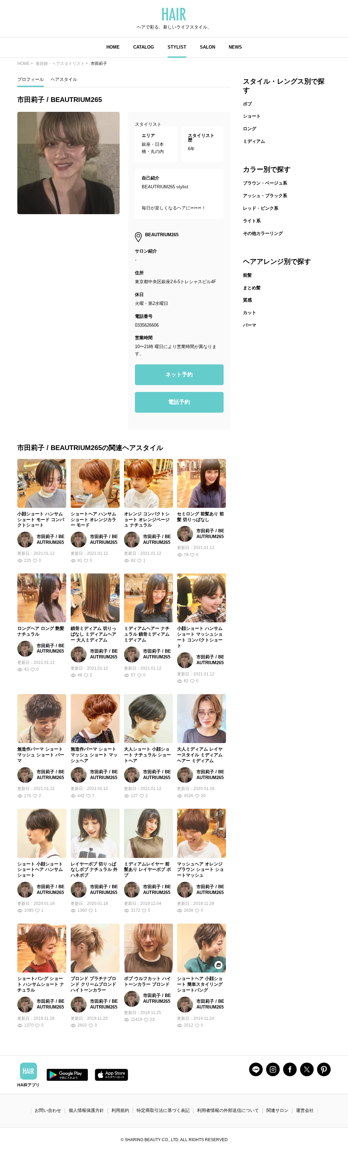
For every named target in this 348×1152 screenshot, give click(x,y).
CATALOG (143, 47)
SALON (207, 47)
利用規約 (120, 1110)
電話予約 (179, 402)
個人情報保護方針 (86, 1110)
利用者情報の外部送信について (228, 1110)
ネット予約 (179, 374)
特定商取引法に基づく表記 (163, 1110)
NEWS (235, 47)
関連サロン (277, 1110)
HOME (113, 47)
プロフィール (30, 79)
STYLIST (177, 47)
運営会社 (305, 1110)
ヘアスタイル (64, 79)
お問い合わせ (48, 1110)
